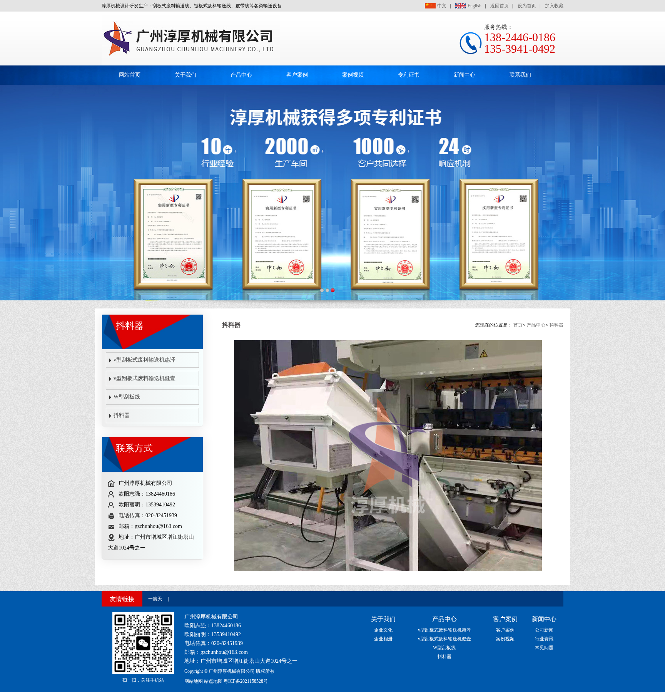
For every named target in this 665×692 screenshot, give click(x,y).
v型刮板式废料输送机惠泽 (144, 360)
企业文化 (383, 630)
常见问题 (544, 647)
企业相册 (383, 639)
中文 (441, 5)
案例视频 (353, 75)
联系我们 (520, 75)
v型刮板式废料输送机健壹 (144, 378)
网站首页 (129, 75)
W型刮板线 (127, 397)
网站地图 (193, 681)
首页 (518, 325)
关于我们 (185, 75)
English (474, 5)
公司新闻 (544, 630)
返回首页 (499, 5)
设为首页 (527, 5)
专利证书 (408, 75)
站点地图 (213, 681)
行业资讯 (544, 639)
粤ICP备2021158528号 (246, 681)
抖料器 (122, 415)
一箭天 (155, 599)
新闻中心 (464, 75)
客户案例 (297, 75)
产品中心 (241, 75)
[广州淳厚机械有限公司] (191, 64)
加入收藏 (554, 5)
